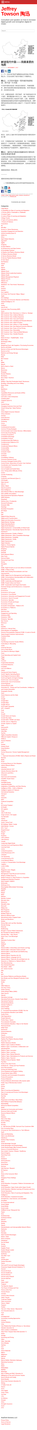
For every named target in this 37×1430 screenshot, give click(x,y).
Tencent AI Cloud (6, 1271)
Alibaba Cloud (5, 271)
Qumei (3, 1086)
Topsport (3, 1305)
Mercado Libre (5, 900)
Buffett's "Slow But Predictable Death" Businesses (15, 381)
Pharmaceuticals (6, 1025)
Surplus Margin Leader (7, 1250)
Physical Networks (6, 1031)
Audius (3, 305)
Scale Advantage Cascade (8, 1143)
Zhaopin (3, 1400)
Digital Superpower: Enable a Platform (12, 533)
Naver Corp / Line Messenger (9, 936)
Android (3, 290)
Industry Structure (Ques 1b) (9, 771)
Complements (5, 444)
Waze (2, 1364)
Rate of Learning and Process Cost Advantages (14, 1092)
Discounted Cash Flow (7, 560)
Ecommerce (4, 590)
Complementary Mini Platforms (10, 440)
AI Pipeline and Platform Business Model (12, 252)
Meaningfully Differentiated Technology (12, 887)
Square (3, 1225)
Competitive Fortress (7, 438)
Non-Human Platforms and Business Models (13, 976)
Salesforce (4, 1138)
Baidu (2, 336)
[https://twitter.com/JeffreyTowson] (2, 187)
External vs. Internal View (8, 628)
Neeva (3, 942)
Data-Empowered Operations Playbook (12, 495)
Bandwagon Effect (6, 341)
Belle (2, 356)
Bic (2, 360)
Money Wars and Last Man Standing (11, 923)
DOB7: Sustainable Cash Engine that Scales (13, 585)
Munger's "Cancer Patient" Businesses (12, 930)
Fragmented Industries (7, 662)
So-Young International (7, 1202)
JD (2, 803)
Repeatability (4, 1103)
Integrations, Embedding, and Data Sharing (13, 786)
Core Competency (6, 467)
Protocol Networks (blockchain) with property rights (15, 1081)
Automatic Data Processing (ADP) (10, 309)
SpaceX (3, 1219)
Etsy (2, 624)
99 (2, 225)
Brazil (2, 379)
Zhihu (2, 1402)
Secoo (3, 1157)
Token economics (6, 1301)
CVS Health (4, 480)
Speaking (3, 1221)
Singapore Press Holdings (8, 1177)
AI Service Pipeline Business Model (11, 258)
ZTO (2, 1407)
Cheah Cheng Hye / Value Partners (11, 408)
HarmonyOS (4, 727)
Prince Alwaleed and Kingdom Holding (12, 1071)
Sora (2, 1214)
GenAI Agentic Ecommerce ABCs (10, 676)
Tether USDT (4, 1282)
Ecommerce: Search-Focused (9, 598)
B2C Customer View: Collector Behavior (12, 315)
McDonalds (4, 883)
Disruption (4, 564)
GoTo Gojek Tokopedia (7, 706)
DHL (2, 512)
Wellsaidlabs (4, 1367)
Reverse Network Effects (8, 1113)
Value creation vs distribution (9, 1329)
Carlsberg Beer (5, 398)
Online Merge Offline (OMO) (9, 991)
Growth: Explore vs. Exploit (8, 723)
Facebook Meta (5, 636)
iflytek (2, 759)
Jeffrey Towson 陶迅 (15, 11)
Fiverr (2, 653)
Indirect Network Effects (8, 765)
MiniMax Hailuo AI (6, 913)
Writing (3, 1383)
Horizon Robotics (6, 740)
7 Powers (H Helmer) (7, 222)
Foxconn (3, 661)
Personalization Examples (8, 1022)
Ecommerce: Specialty (7, 600)
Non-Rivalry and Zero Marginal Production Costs (15, 978)
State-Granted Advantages (8, 1234)
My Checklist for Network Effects (10, 932)
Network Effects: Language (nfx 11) (11, 957)
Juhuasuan (4, 820)
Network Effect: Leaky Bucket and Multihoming (14, 951)
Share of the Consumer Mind (9, 1174)
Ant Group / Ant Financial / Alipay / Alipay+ (13, 294)
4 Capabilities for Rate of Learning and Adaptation (15, 210)
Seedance (4, 1158)
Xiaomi (3, 1386)
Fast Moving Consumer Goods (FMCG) (12, 642)
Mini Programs (5, 909)
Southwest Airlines (6, 1217)
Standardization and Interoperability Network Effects (16, 1227)
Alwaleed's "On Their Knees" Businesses (12, 284)
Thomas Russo (5, 1291)
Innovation (4, 775)
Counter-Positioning (6, 474)
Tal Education (5, 1259)
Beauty (3, 355)
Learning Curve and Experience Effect (12, 845)
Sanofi (3, 1141)
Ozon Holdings (5, 1008)
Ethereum (4, 623)
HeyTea (3, 733)
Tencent (3, 1269)
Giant (2, 693)
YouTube (3, 1394)
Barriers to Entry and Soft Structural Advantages (14, 349)
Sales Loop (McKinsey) (7, 1136)
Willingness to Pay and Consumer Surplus (13, 1375)
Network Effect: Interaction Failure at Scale (13, 949)
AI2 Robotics (4, 261)
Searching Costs (5, 1155)
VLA (2, 1347)
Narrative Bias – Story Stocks (9, 934)
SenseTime (4, 1162)
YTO (2, 1396)
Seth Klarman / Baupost (8, 1168)
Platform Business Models (8, 1042)
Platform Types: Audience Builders (10, 1044)
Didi (2, 514)
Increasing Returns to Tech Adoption (11, 763)
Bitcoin (3, 368)
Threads (3, 1293)
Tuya (2, 1312)
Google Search (5, 704)
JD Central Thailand (6, 805)
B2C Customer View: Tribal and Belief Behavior (14, 332)
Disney (3, 562)
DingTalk (3, 550)
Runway (3, 1124)
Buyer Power (4, 385)
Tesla (2, 1280)
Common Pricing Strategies (9, 429)
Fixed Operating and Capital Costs (11, 655)
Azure (2, 311)
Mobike (3, 921)
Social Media (4, 1206)
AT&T (2, 303)
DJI (2, 565)
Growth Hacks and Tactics (8, 716)
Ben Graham (4, 358)
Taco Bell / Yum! (5, 1255)
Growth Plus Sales (6, 718)
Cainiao (3, 391)
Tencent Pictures (6, 1274)
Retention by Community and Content (11, 1109)
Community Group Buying (8, 432)
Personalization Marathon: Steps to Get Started (14, 1023)
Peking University (24, 195)
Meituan (3, 896)
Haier (2, 725)
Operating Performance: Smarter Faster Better (14, 999)
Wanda (3, 1358)
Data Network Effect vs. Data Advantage (12, 491)
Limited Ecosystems (6, 851)
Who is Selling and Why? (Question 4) (12, 1373)
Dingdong (4, 548)
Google (3, 699)
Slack (2, 1181)
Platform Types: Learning (8, 1052)
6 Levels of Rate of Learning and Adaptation (13, 216)
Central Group (5, 404)
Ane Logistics (5, 292)
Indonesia (4, 767)
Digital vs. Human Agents (8, 545)
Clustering (4, 421)
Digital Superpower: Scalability (9, 537)
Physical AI (4, 1029)
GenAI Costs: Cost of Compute (10, 680)
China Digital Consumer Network (10, 412)
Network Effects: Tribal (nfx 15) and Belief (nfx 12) (15, 959)
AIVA (2, 265)
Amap (2, 286)
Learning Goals (5, 847)
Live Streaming (5, 856)
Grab (2, 710)
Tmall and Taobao (6, 1299)
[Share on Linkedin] (9, 71)
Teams (3, 1263)
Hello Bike (4, 731)
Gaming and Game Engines (9, 672)
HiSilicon (3, 738)
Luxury (3, 868)
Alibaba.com (4, 280)
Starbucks (4, 1229)
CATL (2, 402)
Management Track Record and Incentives (13, 873)
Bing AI (3, 364)
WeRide (3, 1369)
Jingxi (2, 811)
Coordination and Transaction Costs (11, 465)
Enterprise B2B (5, 615)
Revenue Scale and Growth (9, 1111)
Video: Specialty (5, 1341)
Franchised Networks (7, 664)
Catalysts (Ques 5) (6, 400)
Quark (3, 1084)
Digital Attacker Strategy (8, 522)
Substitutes (4, 1240)
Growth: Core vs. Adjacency (9, 721)
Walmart (3, 1356)
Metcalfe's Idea (5, 904)
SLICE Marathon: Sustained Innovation (12, 1196)
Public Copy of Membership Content (11, 1082)
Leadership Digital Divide (8, 843)
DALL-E (3, 484)
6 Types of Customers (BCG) (9, 220)
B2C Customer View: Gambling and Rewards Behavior (16, 320)
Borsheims (4, 375)
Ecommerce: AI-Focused (8, 592)
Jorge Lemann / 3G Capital (8, 814)
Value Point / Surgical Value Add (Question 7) (14, 1331)
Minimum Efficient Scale (8, 915)
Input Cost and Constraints (8, 776)
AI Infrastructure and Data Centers (11, 248)
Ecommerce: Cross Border (8, 594)
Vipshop (3, 1345)
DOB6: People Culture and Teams (10, 583)
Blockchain (4, 370)
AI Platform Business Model (9, 254)
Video (2, 1339)
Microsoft (3, 906)
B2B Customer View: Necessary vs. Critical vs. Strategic (17, 313)
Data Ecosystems (6, 488)
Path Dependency (6, 1016)
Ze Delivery (4, 1398)
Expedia (3, 626)
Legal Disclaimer (6, 1424)
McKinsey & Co (5, 885)
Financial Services (6, 647)
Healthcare (4, 729)
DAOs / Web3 (5, 486)
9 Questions (4, 223)
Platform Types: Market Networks (10, 1054)
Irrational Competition (7, 801)
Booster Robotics (6, 374)
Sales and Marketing (7, 1134)
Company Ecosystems (7, 434)
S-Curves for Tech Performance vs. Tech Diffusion (15, 1130)
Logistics (3, 864)
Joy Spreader (5, 816)
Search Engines (5, 1153)
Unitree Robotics (6, 1322)
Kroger (3, 833)
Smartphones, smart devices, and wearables (13, 1198)
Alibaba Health (5, 275)
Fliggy (2, 657)
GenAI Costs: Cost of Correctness (10, 681)
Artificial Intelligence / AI (7, 301)
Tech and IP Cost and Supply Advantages (13, 1265)
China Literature (5, 413)
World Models (5, 1379)
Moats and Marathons (7, 919)
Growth (3, 714)
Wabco (3, 1352)
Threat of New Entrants (7, 1295)
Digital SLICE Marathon (7, 526)
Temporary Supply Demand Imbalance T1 (13, 1267)
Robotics (3, 1117)
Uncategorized (5, 1316)
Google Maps (5, 702)
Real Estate (4, 1094)
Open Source (5, 993)
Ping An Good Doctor (7, 1037)
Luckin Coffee (5, 866)
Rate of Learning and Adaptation (10, 1090)
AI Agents (3, 244)
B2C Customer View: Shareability (10, 330)
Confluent (4, 455)
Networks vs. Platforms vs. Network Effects (13, 961)
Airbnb (3, 263)
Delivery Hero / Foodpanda (8, 501)
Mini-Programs (5, 911)
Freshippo (4, 666)
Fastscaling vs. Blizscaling (8, 643)
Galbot (3, 670)
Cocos (3, 423)
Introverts (3, 797)
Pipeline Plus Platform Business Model (12, 1039)
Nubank (3, 980)
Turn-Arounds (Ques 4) (7, 1310)
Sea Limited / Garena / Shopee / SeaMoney (13, 1151)
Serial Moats (4, 1164)
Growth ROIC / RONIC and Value (10, 719)
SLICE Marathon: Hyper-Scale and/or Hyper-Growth (16, 1187)
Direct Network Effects (7, 554)
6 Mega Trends (5, 218)
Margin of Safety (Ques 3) (8, 875)
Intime (3, 795)
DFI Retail (4, 510)
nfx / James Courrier (7, 968)
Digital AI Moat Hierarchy (8, 516)
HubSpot (3, 750)
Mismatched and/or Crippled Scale (11, 917)
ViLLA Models (5, 1343)
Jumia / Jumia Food (6, 822)
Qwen (2, 1088)
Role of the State (6, 1119)
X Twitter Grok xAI (6, 1385)
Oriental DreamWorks (7, 1003)
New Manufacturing (6, 963)
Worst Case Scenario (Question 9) (11, 1381)
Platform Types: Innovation (8, 1050)
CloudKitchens (5, 419)
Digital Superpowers (6, 541)
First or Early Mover (6, 649)
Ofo (2, 984)
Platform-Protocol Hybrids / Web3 (10, 1060)
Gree (2, 712)
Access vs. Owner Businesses (9, 229)
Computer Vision (6, 451)
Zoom (2, 1405)
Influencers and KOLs (7, 773)
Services (3, 1166)
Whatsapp (4, 1371)
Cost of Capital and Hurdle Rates (10, 469)
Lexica (3, 849)
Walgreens (4, 1354)
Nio (2, 972)
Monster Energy (5, 925)
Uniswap (3, 1320)
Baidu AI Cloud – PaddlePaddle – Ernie (12, 337)
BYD (2, 387)
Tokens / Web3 (5, 1303)
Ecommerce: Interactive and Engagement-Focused (15, 596)
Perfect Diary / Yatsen (7, 1020)
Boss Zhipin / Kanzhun (7, 377)
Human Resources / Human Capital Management (15, 752)
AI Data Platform (5, 246)
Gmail (2, 697)
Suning (3, 1244)
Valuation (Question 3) (7, 1328)
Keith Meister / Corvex (7, 826)
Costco (3, 472)
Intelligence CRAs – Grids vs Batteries (12, 788)
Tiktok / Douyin (5, 1297)
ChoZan (3, 415)
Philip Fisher (4, 1027)
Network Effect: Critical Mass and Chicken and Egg (15, 947)
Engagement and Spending (9, 613)
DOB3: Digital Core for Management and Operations (16, 575)
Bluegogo (3, 372)
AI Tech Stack (5, 260)
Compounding (5, 450)
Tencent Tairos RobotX (7, 1276)
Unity (2, 1324)
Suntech (3, 1246)
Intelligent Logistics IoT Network (10, 790)
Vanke (3, 1333)
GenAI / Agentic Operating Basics (10, 674)
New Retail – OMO (6, 966)
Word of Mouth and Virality (8, 1377)
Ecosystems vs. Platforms (8, 607)
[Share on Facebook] (2, 71)
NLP (2, 974)
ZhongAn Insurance (6, 1404)
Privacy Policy (5, 1420)
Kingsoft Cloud (5, 830)
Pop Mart (3, 1062)
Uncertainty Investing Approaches (10, 1318)
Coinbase (3, 425)
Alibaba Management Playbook (10, 277)
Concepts (3, 453)
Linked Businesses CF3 (7, 852)
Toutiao (3, 1307)
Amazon (3, 288)
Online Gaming (5, 989)
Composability (5, 448)
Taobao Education (6, 1261)
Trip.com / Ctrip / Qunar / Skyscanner (11, 1309)
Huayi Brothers (5, 748)
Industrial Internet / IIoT (7, 769)
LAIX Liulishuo (5, 837)
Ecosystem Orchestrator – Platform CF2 (12, 605)
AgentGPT (4, 241)
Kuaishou (3, 835)
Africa (2, 237)
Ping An (3, 1035)
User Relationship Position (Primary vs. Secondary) (15, 1326)
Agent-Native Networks (7, 239)
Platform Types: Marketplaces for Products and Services (17, 1056)
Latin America (5, 839)
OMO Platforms (5, 985)
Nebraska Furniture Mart (8, 940)
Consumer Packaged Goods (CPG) (11, 461)
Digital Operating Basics (8, 524)
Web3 (2, 1366)
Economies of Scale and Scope (10, 602)
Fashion (3, 640)
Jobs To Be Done (6, 813)
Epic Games (4, 621)
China (2, 195)
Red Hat (3, 1096)
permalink (13, 196)
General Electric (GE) (7, 685)
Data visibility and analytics (8, 493)
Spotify (3, 1223)
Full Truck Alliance (6, 668)
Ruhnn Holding (5, 1120)
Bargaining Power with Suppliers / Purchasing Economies (17, 345)
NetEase (3, 944)
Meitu (2, 894)
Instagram (4, 780)
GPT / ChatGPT (5, 708)
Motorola (3, 927)
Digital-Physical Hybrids (7, 546)
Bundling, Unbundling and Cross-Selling (12, 383)
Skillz (2, 1179)
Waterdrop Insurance (7, 1362)
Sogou (3, 1212)
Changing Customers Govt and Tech (11, 406)
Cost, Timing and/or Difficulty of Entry (11, 470)
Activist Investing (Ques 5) (8, 233)
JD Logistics (4, 809)
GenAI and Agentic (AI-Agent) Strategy (12, 678)
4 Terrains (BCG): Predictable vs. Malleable (13, 212)
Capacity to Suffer (6, 394)
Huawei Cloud (5, 746)
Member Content (6, 898)
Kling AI (3, 832)
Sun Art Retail (5, 1242)
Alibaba (3, 269)
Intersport (4, 794)
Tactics (3, 1257)
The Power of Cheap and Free (9, 1288)
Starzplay (3, 1233)
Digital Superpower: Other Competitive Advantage (15, 535)
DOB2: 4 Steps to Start (7, 569)
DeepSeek (4, 499)
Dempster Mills (5, 505)
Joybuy (3, 818)
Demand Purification (7, 503)
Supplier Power (5, 1248)
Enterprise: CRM (6, 617)
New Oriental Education (7, 965)
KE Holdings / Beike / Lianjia (9, 824)
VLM (2, 1348)
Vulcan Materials (5, 1350)
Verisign (3, 1335)
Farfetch (3, 638)
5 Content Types (5, 214)
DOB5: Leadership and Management (11, 581)
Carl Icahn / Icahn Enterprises (9, 396)
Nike (2, 970)
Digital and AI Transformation (9, 518)
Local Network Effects (7, 860)
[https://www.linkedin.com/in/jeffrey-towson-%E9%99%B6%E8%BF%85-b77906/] (5, 187)
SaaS (2, 1132)
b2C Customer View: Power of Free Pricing (13, 328)
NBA (2, 938)
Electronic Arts (5, 611)
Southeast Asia (5, 1215)
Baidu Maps (4, 339)
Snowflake (4, 1200)
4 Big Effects (4, 208)
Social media (4, 1208)
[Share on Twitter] (5, 71)
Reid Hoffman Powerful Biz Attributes (11, 1101)
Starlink (3, 1231)
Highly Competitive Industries (9, 735)
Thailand (3, 1284)
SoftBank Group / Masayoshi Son (10, 1210)
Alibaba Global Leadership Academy (11, 273)
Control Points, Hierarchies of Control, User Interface (16, 463)
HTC (2, 742)
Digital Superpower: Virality (8, 539)
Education (4, 609)
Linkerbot (3, 854)
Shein (2, 1176)
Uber (2, 1314)
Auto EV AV (4, 307)
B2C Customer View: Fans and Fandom (12, 318)
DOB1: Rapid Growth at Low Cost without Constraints (16, 567)
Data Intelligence (6, 489)
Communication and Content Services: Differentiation (16, 431)
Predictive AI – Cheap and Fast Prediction (13, 1065)
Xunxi (2, 1388)
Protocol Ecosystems (7, 1077)
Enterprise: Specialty (7, 619)
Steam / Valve (5, 1236)
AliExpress (4, 282)
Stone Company (5, 1238)
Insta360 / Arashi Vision (7, 778)
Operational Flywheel (7, 1001)
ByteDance (4, 389)
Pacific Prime (4, 1014)
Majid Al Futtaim (5, 871)
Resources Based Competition (9, 1105)
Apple (2, 296)
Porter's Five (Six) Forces (8, 1063)
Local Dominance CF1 (7, 858)
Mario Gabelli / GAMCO (7, 881)
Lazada (3, 841)
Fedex (3, 645)
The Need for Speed (7, 1286)
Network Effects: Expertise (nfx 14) (11, 955)
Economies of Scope (7, 604)
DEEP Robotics (5, 497)
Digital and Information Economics (10, 520)
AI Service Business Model (8, 256)
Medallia (3, 889)
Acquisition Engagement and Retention (12, 231)
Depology (3, 507)
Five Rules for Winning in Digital (10, 651)
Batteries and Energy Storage (9, 353)
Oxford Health (5, 1006)
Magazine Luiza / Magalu (8, 870)
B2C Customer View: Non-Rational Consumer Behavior (16, 326)
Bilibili (2, 362)
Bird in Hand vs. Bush (7, 366)
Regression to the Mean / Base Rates (11, 1100)
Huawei (3, 744)
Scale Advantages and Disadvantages (12, 1145)
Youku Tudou (5, 1392)
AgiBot (3, 242)
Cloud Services (5, 417)
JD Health (4, 807)
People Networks (6, 1018)
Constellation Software (7, 457)
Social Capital (5, 1204)
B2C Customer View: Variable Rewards (12, 334)
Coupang (3, 476)
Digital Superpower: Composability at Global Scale (15, 527)
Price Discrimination (6, 1067)
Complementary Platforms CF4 (10, 442)
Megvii (3, 892)
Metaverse (4, 902)
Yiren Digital (4, 1390)
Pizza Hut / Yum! (5, 1041)
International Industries (7, 792)
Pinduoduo (4, 1033)
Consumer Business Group (8, 459)
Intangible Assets (6, 782)
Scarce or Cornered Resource (9, 1149)
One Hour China (13, 195)
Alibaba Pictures (5, 279)
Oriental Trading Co (6, 1004)
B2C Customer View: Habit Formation (11, 322)
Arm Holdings (5, 298)
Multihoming (4, 928)
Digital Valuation (5, 543)
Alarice (3, 267)
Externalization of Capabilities (9, 630)
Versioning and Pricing (7, 1337)
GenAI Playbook (5, 683)
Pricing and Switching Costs (9, 1069)
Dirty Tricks (4, 556)
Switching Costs (5, 1252)
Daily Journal (4, 482)
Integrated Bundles (6, 784)
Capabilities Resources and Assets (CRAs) (13, 393)
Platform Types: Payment (8, 1058)
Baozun (3, 343)
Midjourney (4, 908)
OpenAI (3, 995)
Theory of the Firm (6, 1290)
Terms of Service (6, 1422)
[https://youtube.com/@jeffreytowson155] (9, 187)
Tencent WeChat (6, 1278)
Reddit (3, 1098)
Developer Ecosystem (7, 508)
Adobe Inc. (4, 235)
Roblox (3, 1115)
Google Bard (4, 700)
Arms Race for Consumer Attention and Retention (15, 299)
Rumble (3, 1122)
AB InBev (3, 227)
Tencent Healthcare (6, 1272)
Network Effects (5, 953)
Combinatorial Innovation (8, 427)
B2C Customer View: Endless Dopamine (12, 317)
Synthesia (4, 1253)
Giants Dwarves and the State (9, 695)
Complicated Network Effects (9, 446)
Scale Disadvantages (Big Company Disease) (14, 1147)
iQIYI (2, 799)
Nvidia (3, 982)
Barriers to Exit (5, 351)
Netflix (3, 946)
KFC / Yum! (4, 828)
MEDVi (3, 890)
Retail (2, 1107)
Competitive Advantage (7, 436)
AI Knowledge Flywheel (7, 250)
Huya (2, 754)
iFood (2, 761)
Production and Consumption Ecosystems (13, 1075)
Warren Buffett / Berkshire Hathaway (11, 1360)
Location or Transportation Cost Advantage (13, 862)
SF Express (4, 1170)
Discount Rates (5, 558)
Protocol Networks (6, 1079)
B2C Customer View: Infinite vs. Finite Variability (15, 324)
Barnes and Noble (6, 347)
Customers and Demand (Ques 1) (10, 478)
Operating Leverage (6, 997)
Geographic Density (6, 691)
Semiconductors (5, 1160)
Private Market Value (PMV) (9, 1073)
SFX (2, 1172)
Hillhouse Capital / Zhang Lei (9, 737)
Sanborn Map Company (8, 1139)
